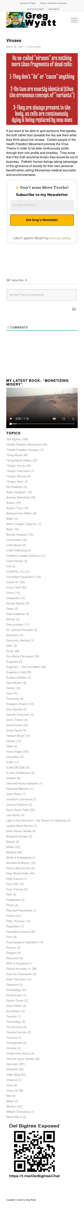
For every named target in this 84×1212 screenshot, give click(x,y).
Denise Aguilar (15, 603)
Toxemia (11, 1037)
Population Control (17, 931)
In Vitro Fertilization (18, 773)
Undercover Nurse (18, 1053)
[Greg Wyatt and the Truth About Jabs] (34, 20)
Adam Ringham (16, 492)
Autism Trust (14, 508)
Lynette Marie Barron (19, 825)
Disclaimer (54, 8)
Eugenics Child (15, 672)
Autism (10, 502)
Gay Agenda (14, 709)
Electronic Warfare (18, 640)
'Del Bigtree (13, 439)
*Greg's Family (15, 465)
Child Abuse (14, 545)
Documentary (15, 624)
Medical (11, 852)
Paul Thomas (14, 889)
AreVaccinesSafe (35, 8)
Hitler (9, 746)
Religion (11, 953)
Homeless (12, 757)
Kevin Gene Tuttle (17, 810)
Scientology (13, 990)
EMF (9, 645)
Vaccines (12, 1064)
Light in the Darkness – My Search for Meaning (36, 820)
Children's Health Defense (22, 555)
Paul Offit (12, 884)
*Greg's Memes (16, 476)
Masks (10, 841)
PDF (9, 894)
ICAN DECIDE (15, 767)
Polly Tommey (15, 921)
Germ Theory (14, 720)
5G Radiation (14, 487)
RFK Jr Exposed (17, 963)
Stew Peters (14, 1006)
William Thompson (18, 1111)
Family (10, 688)
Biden (9, 518)
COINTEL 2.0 (15, 571)
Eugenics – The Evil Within (23, 667)
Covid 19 (12, 582)
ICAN (9, 762)
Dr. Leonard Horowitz (19, 630)
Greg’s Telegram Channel (53, 3)
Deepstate (12, 598)
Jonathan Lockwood (19, 799)
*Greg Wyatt (14, 455)
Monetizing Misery (18, 863)
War (8, 1096)
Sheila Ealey (14, 995)
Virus (9, 1085)
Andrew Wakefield (17, 497)
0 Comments (33, 46)
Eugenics (12, 661)
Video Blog (13, 1074)
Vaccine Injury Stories (20, 1058)
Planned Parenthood (19, 910)
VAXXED (12, 1069)
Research (12, 958)
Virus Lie (11, 1090)
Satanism (12, 984)
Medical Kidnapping (18, 857)
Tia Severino (14, 1027)
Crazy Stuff (13, 587)
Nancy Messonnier (18, 868)
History (10, 741)
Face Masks (14, 683)
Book (9, 529)
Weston (11, 1106)
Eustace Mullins (16, 677)
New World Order (17, 873)
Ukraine (11, 1048)
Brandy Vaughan (16, 534)
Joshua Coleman (17, 804)
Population (13, 926)
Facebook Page (28, 3)
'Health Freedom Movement (24, 444)
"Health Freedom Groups (22, 450)
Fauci (9, 693)
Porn (9, 937)
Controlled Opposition (20, 577)
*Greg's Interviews (18, 471)
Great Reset (14, 730)
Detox (10, 608)
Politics (10, 916)
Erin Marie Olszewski (20, 656)
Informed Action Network (22, 783)
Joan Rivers (14, 794)
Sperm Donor (14, 1000)
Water (10, 1101)
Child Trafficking (16, 550)
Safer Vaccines (16, 979)
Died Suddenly (15, 614)
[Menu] (72, 20)
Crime (10, 593)
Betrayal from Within (19, 513)
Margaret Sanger (17, 836)
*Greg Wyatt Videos (19, 460)
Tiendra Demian (16, 1032)
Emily (9, 651)
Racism (11, 947)
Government (14, 725)
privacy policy (60, 238)
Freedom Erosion (17, 704)
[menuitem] (28, 3)
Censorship (13, 540)
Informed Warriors (17, 788)
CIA (8, 566)
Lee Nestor (13, 815)
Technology (13, 1021)
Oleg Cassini (14, 878)
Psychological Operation (21, 942)
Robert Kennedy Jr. (18, 968)
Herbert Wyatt (15, 735)
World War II (14, 1117)
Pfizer (10, 905)
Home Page (13, 751)
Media (10, 847)
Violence (11, 1080)
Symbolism (13, 1011)
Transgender (14, 1043)
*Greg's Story (15, 481)
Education (12, 635)
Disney (10, 619)
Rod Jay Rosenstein (19, 974)
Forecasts (12, 698)
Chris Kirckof (14, 561)
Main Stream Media (18, 831)
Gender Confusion (17, 714)
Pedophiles (13, 900)
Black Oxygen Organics (21, 524)
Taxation (11, 1016)
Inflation (11, 778)
